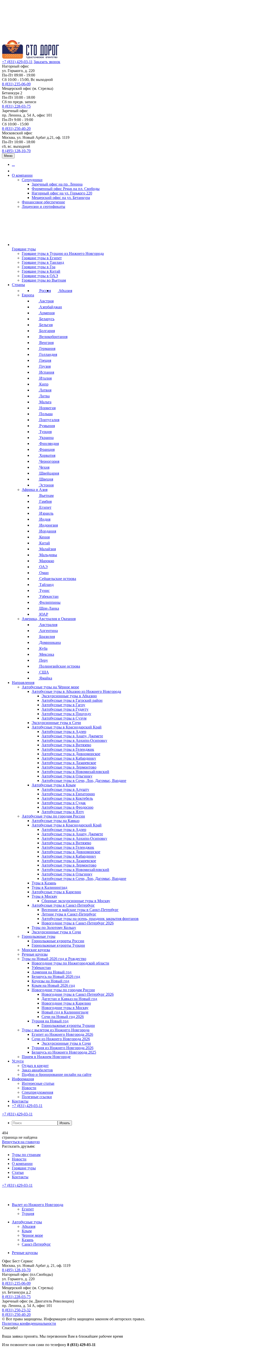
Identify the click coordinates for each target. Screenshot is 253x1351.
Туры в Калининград (49, 887)
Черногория (48, 461)
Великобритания (52, 337)
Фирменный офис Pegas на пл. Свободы (66, 189)
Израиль (45, 513)
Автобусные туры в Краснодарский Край (67, 727)
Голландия (47, 354)
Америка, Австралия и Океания (49, 619)
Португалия (48, 420)
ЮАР (43, 614)
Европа (28, 295)
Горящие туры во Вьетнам (44, 280)
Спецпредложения (37, 1092)
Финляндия (48, 443)
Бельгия (45, 325)
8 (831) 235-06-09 (16, 84)
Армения (46, 313)
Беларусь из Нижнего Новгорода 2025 (64, 1052)
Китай (44, 543)
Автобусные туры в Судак (64, 803)
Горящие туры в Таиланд (43, 262)
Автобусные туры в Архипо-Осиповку (74, 740)
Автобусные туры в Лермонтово (69, 767)
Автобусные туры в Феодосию (67, 807)
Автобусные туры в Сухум (64, 718)
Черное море (32, 1235)
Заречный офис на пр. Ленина (57, 184)
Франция (46, 449)
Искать (65, 1123)
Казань (27, 1240)
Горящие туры (24, 249)
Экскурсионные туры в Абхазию (69, 696)
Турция (45, 432)
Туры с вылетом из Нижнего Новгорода (55, 1030)
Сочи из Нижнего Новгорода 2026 (61, 1039)
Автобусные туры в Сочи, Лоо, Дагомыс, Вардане (84, 780)
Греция (44, 360)
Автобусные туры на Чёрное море (50, 687)
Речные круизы (35, 954)
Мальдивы (47, 555)
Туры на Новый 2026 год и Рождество (54, 959)
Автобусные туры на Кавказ (55, 821)
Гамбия (45, 501)
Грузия (44, 366)
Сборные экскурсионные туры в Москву (76, 901)
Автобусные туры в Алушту (65, 789)
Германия (46, 348)
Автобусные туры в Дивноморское (71, 754)
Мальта (44, 402)
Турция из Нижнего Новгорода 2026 (62, 1048)
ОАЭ (43, 567)
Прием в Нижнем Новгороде (46, 1057)
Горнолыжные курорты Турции (58, 945)
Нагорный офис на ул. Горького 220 (62, 193)
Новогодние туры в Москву (65, 1008)
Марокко (46, 561)
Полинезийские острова (59, 666)
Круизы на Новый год (50, 981)
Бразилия (46, 636)
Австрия (46, 301)
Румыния (46, 426)
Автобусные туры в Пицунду (66, 714)
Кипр (43, 384)
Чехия (43, 467)
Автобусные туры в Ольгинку (67, 776)
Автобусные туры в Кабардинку (69, 758)
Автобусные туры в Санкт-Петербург (63, 905)
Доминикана (49, 642)
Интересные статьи (38, 1083)
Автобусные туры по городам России (53, 816)
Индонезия (48, 525)
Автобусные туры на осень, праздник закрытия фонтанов (90, 919)
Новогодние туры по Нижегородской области (70, 963)
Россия (44, 291)
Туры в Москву (44, 896)
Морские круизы (36, 950)
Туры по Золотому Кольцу (54, 927)
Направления (23, 682)
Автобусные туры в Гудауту (65, 709)
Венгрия (46, 342)
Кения (44, 537)
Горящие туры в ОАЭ (40, 276)
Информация (23, 1079)
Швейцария (48, 473)
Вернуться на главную (21, 1142)
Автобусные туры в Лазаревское (69, 763)
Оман (43, 573)
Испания (46, 372)
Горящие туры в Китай (41, 271)
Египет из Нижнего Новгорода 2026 (62, 1034)
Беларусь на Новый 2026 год (56, 976)
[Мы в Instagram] (29, 1196)
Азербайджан (50, 307)
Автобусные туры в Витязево (66, 745)
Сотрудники (32, 180)
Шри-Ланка (48, 608)
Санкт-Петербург (36, 1244)
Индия (44, 519)
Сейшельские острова (57, 579)
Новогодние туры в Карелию (66, 1003)
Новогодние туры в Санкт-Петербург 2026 (78, 923)
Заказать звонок (47, 62)
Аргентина (48, 630)
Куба (42, 648)
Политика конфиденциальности (29, 1323)
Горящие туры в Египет (42, 258)
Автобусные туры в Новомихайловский (75, 772)
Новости (29, 1088)
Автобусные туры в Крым (54, 785)
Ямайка (45, 678)
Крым (27, 1231)
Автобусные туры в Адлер (64, 731)
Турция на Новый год (50, 1021)
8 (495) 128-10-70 (16, 151)
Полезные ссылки (37, 1097)
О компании (22, 175)
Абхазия (65, 291)
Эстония (46, 485)
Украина (46, 437)
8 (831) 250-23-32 (16, 1310)
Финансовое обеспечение (43, 202)
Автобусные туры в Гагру (63, 705)
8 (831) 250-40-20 (16, 128)
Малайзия (47, 549)
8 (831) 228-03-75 (16, 106)
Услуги (18, 1061)
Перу (43, 660)
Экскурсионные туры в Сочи (56, 723)
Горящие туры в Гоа (38, 267)
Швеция (45, 479)
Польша (45, 414)
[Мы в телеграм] (39, 1196)
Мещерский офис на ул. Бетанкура (61, 197)
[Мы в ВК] (7, 1196)
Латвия (44, 390)
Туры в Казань (44, 883)
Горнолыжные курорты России (58, 941)
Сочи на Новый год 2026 (63, 1016)
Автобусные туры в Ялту (63, 812)
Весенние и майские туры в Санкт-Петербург (80, 910)
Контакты (20, 1101)
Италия (45, 378)
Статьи (18, 1172)
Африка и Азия (34, 489)
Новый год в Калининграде (65, 1012)
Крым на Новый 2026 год (53, 985)
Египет (44, 507)
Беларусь (46, 319)
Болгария (46, 331)
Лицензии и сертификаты (43, 206)
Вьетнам (46, 495)
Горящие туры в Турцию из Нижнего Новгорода (63, 253)
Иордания (47, 531)
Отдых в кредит (35, 1065)
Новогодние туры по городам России (63, 990)
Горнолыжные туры (38, 936)
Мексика (46, 654)
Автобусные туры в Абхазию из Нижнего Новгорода (76, 691)
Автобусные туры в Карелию (56, 892)
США (43, 672)
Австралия (47, 625)
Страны (18, 285)
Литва (44, 396)
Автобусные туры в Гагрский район (72, 700)
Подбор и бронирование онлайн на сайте (56, 1074)
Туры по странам (26, 1155)
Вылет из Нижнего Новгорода (37, 1205)
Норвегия (47, 408)
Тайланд (46, 584)
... (13, 164)
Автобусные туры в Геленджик (68, 749)
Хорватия (46, 455)
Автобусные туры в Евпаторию (68, 794)
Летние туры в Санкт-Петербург (69, 914)
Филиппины (49, 602)
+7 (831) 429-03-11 (17, 62)
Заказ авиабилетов (37, 1070)
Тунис (44, 590)
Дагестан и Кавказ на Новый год (69, 999)
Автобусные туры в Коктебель (67, 798)
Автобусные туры (27, 1222)
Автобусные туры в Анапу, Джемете (72, 736)
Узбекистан (48, 596)
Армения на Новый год (51, 972)
